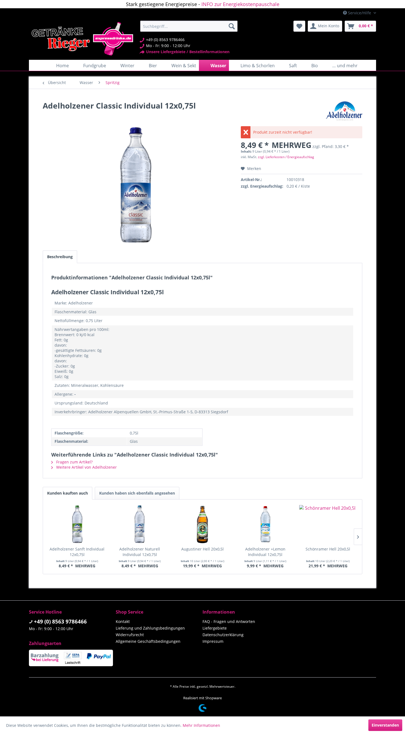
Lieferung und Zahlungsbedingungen (150, 628)
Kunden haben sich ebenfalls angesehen (137, 493)
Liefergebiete (214, 628)
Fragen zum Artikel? (74, 462)
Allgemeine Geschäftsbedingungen (148, 641)
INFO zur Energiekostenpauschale (240, 4)
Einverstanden (385, 725)
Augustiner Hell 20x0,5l (202, 549)
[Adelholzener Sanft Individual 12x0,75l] (77, 524)
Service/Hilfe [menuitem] (359, 12)
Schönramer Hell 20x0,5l (328, 549)
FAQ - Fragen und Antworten (228, 621)
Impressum (212, 641)
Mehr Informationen (201, 725)
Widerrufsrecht (130, 634)
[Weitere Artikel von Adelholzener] (344, 111)
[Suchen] (231, 26)
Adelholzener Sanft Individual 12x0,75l (77, 551)
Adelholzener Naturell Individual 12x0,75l (139, 551)
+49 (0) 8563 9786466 (60, 621)
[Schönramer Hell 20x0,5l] (328, 524)
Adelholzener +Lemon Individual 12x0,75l (265, 551)
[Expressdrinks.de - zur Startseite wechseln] (82, 39)
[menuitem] (188, 26)
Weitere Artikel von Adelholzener (86, 467)
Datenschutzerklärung (223, 634)
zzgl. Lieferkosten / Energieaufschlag (286, 157)
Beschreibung (60, 256)
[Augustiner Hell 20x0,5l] (202, 524)
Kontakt (123, 621)
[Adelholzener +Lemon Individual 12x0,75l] (265, 524)
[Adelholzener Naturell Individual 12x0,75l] (140, 524)
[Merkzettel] (299, 26)
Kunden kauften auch (67, 493)
